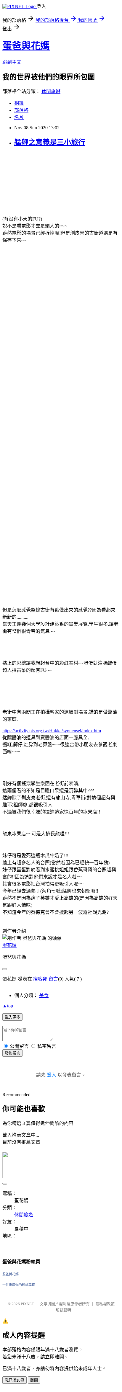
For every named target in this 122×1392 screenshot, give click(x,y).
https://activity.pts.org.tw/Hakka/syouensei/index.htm (51, 730)
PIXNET (27, 1304)
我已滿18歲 (14, 1380)
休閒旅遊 (50, 91)
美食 (44, 995)
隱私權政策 (105, 1304)
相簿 (19, 103)
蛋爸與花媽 (26, 45)
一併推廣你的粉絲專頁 (18, 1285)
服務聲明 (63, 1310)
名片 (19, 117)
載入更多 (12, 1017)
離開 (34, 1380)
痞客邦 (40, 978)
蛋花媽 (9, 945)
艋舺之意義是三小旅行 (49, 142)
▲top (7, 1005)
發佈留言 (12, 1053)
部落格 (21, 110)
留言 (53, 978)
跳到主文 (11, 62)
